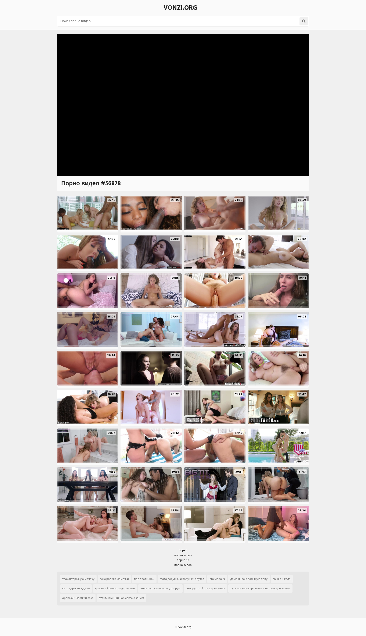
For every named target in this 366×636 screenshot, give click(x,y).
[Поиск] (303, 21)
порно (183, 550)
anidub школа (282, 578)
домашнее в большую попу (249, 578)
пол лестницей (144, 578)
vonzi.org (180, 8)
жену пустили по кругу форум (160, 588)
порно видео (183, 555)
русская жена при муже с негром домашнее (260, 588)
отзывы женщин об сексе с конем (121, 598)
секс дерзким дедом (76, 588)
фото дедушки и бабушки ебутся (182, 578)
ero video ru (217, 578)
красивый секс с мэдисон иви (115, 588)
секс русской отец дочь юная (205, 588)
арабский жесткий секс (77, 598)
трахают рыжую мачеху (78, 578)
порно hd (183, 560)
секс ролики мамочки (114, 578)
